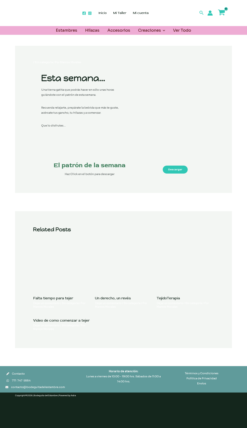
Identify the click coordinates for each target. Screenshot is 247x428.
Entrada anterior (42, 202)
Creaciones (149, 30)
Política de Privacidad (201, 378)
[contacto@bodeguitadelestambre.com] (35, 387)
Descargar (175, 169)
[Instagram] (90, 13)
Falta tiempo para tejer (53, 298)
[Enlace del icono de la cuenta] (210, 13)
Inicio (103, 13)
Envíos (201, 383)
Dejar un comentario (46, 303)
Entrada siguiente (203, 202)
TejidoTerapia (168, 298)
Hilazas (92, 30)
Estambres (66, 30)
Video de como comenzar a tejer (61, 320)
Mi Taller (119, 13)
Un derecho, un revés (113, 298)
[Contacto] (15, 373)
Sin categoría (44, 62)
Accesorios (118, 30)
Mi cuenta (141, 13)
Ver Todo (182, 30)
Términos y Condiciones (201, 373)
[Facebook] (84, 13)
